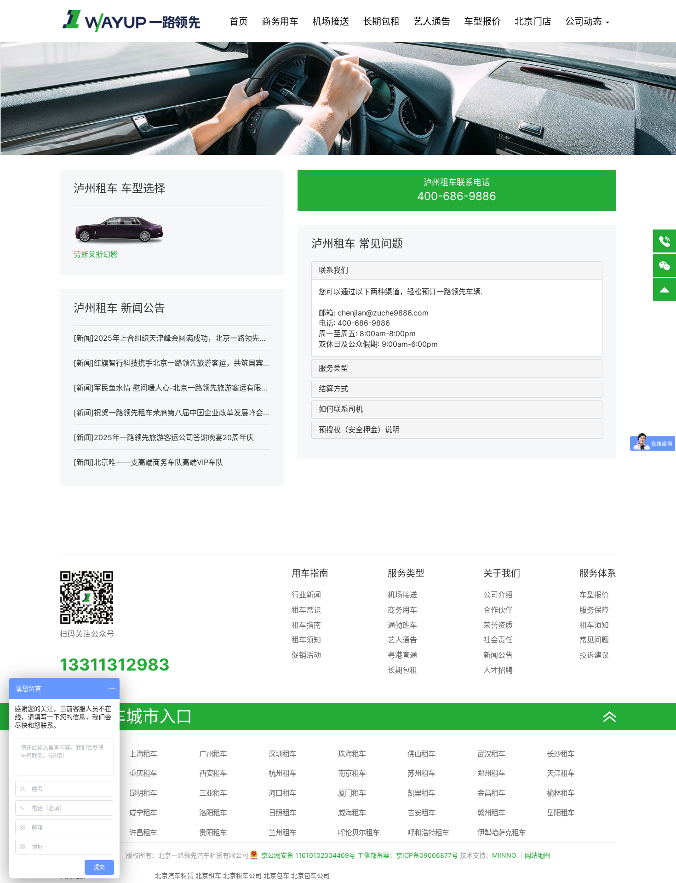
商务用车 (280, 21)
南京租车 (352, 773)
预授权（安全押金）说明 (359, 429)
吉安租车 (421, 812)
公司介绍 (498, 594)
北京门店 (533, 21)
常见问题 (594, 639)
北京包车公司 (310, 875)
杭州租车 (282, 773)
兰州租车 (282, 832)
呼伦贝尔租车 (358, 832)
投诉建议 (594, 654)
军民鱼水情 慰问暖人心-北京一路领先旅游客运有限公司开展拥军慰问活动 (214, 387)
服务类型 (333, 368)
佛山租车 (421, 753)
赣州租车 (491, 812)
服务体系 (597, 573)
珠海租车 (352, 753)
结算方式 (333, 388)
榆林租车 (560, 792)
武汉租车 (491, 753)
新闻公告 (498, 654)
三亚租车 (213, 792)
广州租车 (213, 753)
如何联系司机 (341, 408)
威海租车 (352, 812)
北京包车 (276, 875)
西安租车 (213, 773)
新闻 (83, 338)
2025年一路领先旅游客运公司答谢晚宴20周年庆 (174, 437)
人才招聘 (498, 670)
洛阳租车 (213, 812)
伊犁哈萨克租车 (501, 832)
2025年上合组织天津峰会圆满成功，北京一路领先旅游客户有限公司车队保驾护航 (228, 338)
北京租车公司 (242, 875)
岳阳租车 (560, 812)
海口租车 (282, 792)
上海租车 (143, 753)
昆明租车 (143, 792)
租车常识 (306, 609)
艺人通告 (431, 21)
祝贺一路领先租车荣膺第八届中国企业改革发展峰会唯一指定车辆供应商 (211, 412)
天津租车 (560, 773)
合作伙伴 (498, 609)
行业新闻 (306, 594)
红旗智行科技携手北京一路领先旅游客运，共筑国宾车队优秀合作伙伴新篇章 (219, 362)
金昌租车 (491, 792)
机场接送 (330, 21)
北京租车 (208, 875)
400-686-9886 (456, 196)
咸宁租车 (143, 812)
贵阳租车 (213, 832)
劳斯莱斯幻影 (96, 254)
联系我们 (333, 270)
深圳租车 (282, 753)
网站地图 (537, 855)
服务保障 (594, 609)
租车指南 (306, 625)
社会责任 (498, 639)
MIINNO (504, 855)
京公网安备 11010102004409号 (308, 855)
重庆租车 (143, 773)
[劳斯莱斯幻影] (119, 227)
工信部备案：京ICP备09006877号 (407, 855)
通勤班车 (402, 625)
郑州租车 (491, 773)
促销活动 (306, 654)
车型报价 (482, 21)
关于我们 (501, 573)
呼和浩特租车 (428, 832)
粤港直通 (402, 654)
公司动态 (585, 21)
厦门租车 (352, 792)
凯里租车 (421, 792)
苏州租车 (421, 773)
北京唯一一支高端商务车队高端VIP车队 (158, 462)
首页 (238, 21)
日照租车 (282, 812)
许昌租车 (143, 832)
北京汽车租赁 (174, 875)
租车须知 (306, 639)
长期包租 (381, 21)
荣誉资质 (498, 625)
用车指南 (310, 573)
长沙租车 (560, 753)
